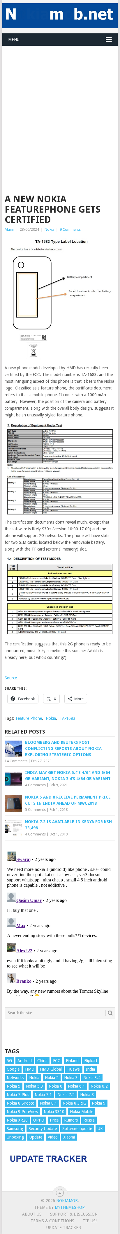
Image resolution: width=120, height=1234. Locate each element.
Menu (14, 39)
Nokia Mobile (81, 1111)
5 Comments (35, 810)
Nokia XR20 (17, 1120)
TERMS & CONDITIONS (52, 1220)
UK (100, 1128)
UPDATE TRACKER (63, 1227)
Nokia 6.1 (76, 1086)
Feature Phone (29, 718)
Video (53, 1137)
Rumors (71, 1120)
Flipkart (90, 1060)
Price (54, 1120)
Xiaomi (69, 1137)
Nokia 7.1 (43, 1094)
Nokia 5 (13, 1086)
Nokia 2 (52, 1077)
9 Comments (70, 229)
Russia (89, 1120)
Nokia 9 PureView (22, 1111)
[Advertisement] (60, 106)
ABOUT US (32, 1214)
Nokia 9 (98, 1103)
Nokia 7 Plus (18, 1094)
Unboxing (15, 1137)
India (90, 1069)
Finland (72, 1060)
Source (11, 678)
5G (9, 1060)
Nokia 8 (87, 1094)
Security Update (43, 1128)
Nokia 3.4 (91, 1077)
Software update (77, 1128)
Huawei (73, 1069)
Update (35, 1137)
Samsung (15, 1128)
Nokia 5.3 (34, 1086)
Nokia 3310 (54, 1111)
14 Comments (16, 761)
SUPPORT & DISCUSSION (74, 1214)
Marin (9, 229)
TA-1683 (67, 718)
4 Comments (35, 785)
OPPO (38, 1120)
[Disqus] (60, 922)
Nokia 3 (71, 1077)
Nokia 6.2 (99, 1086)
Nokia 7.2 (66, 1094)
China (42, 1060)
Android (24, 1060)
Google (13, 1069)
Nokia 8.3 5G (74, 1103)
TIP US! (90, 1220)
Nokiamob (67, 1200)
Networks (15, 1077)
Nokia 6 (55, 1086)
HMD (29, 1069)
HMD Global (51, 1069)
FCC (56, 1060)
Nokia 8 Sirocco (20, 1103)
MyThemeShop (69, 1207)
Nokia (49, 229)
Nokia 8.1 (48, 1103)
